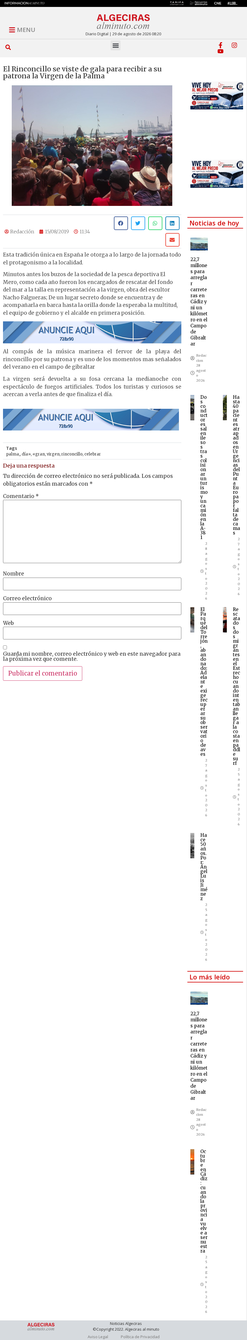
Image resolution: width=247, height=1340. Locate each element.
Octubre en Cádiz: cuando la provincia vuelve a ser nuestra (204, 1201)
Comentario (21, 496)
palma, (13, 454)
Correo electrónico (27, 598)
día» (26, 454)
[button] (8, 47)
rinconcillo (72, 454)
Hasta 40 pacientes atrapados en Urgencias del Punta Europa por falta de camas (236, 465)
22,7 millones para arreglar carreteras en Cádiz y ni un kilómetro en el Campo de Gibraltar (199, 302)
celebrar (92, 454)
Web (8, 623)
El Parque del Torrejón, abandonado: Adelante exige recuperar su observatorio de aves (204, 682)
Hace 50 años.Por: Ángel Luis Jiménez (204, 866)
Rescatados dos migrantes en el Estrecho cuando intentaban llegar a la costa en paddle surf (236, 686)
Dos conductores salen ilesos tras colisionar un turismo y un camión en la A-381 (204, 467)
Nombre (13, 573)
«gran (39, 454)
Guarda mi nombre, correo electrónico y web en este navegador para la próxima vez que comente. (91, 656)
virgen (53, 454)
